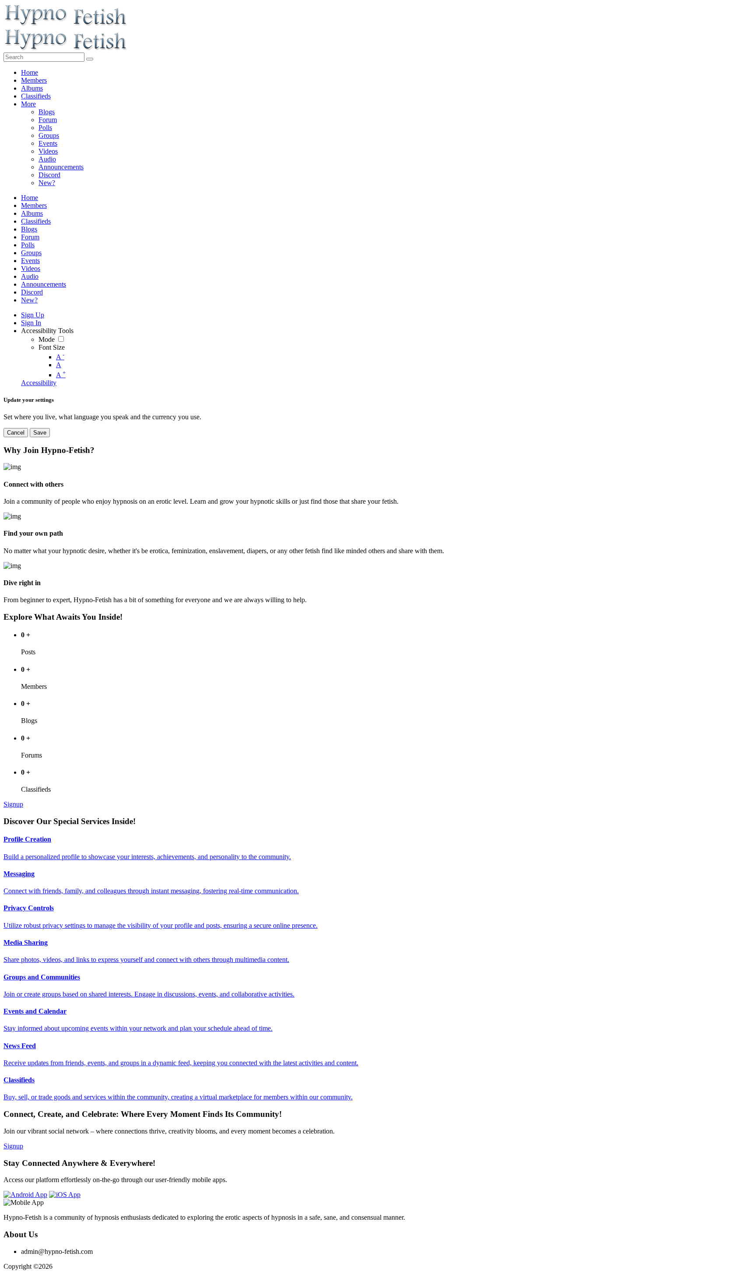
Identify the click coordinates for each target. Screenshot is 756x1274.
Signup (13, 804)
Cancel (15, 432)
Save (39, 432)
